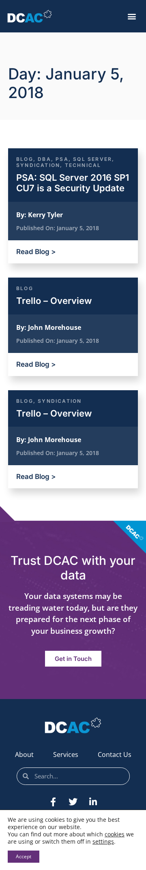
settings (103, 841)
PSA (62, 159)
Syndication (38, 165)
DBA (44, 159)
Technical (83, 165)
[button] (132, 16)
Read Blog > (36, 252)
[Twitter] (73, 802)
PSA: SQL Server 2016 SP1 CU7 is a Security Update (72, 182)
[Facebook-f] (53, 802)
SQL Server (92, 159)
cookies (115, 834)
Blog (24, 159)
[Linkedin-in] (93, 802)
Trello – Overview (54, 300)
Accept (23, 856)
